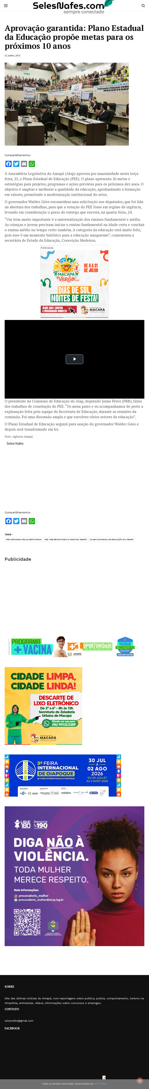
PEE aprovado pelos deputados (23, 539)
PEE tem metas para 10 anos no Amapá (66, 539)
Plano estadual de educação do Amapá (111, 539)
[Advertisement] (74, 480)
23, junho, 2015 (12, 55)
